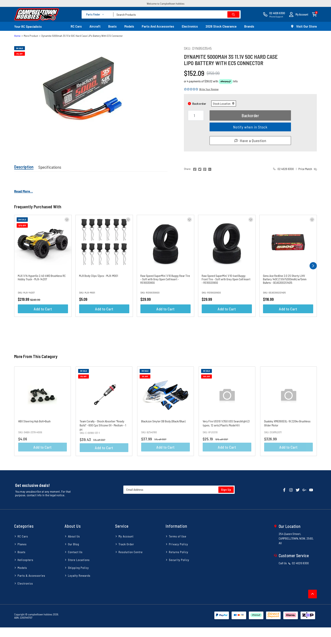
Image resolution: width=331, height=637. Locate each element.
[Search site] (233, 14)
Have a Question (253, 140)
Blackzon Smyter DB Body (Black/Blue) (163, 421)
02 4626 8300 (285, 169)
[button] (298, 14)
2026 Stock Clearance (221, 26)
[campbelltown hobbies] (36, 14)
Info (235, 81)
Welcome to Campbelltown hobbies (165, 3)
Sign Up (226, 489)
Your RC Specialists (28, 26)
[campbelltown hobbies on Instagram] (291, 489)
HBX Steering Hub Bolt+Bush (34, 421)
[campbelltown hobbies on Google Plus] (304, 489)
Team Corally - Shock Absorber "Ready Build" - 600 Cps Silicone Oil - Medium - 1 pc (103, 425)
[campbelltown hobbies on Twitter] (298, 489)
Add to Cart (43, 309)
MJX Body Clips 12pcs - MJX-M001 (98, 275)
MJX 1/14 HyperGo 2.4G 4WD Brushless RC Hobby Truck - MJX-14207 (42, 277)
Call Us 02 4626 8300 (294, 563)
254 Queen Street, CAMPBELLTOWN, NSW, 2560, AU (296, 538)
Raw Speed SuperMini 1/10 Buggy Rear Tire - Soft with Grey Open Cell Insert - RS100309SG (165, 279)
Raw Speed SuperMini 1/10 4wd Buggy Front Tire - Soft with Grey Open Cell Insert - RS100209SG (226, 279)
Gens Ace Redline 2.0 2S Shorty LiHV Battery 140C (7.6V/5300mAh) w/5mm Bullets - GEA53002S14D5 (284, 279)
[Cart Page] (314, 14)
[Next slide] (309, 411)
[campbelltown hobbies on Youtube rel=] (311, 489)
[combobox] (177, 14)
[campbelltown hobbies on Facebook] (284, 489)
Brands (249, 26)
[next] (313, 265)
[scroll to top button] (312, 594)
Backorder (250, 115)
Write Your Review (209, 89)
